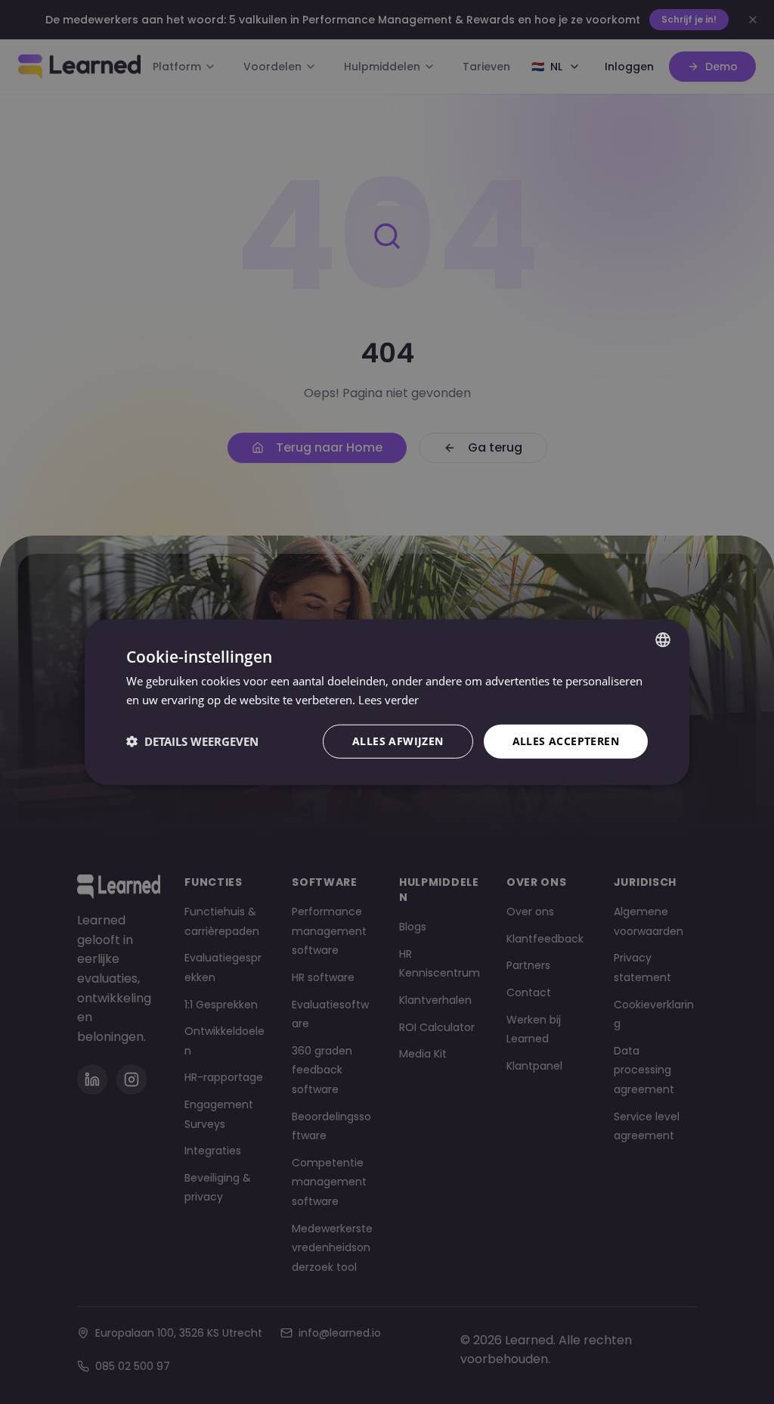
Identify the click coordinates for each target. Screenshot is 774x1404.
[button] (192, 741)
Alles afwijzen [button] (398, 741)
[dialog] (387, 702)
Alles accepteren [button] (565, 741)
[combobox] (662, 640)
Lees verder (388, 699)
